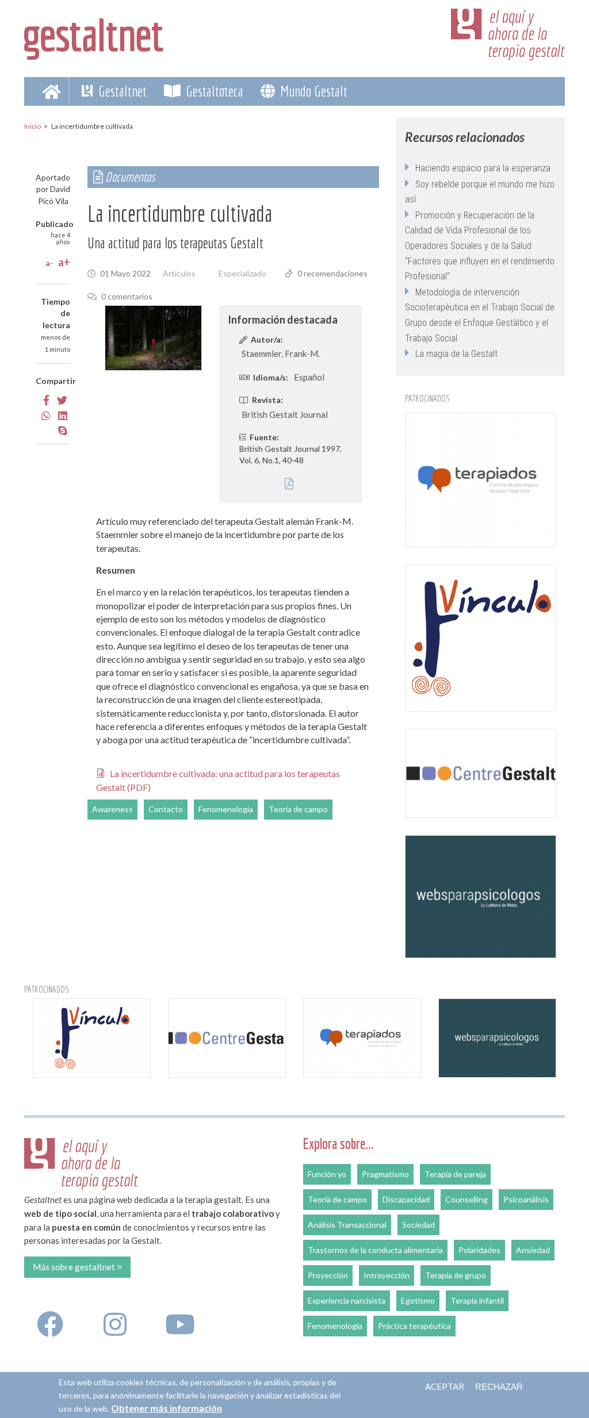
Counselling (466, 1199)
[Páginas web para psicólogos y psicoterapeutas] (481, 897)
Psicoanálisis (526, 1199)
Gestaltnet (121, 90)
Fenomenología (225, 809)
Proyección (328, 1275)
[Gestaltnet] (93, 35)
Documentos (129, 177)
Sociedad (418, 1224)
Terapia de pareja (455, 1174)
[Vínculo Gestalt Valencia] (481, 638)
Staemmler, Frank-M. (281, 353)
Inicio (32, 126)
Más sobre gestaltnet (75, 1267)
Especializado (242, 273)
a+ (64, 262)
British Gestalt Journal (285, 414)
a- (49, 263)
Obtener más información (166, 1407)
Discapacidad (406, 1199)
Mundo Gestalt (312, 90)
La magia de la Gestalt (456, 353)
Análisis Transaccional (347, 1224)
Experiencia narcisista (346, 1300)
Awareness (112, 809)
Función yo (327, 1174)
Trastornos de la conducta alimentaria (375, 1250)
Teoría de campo (298, 809)
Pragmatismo (385, 1174)
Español (309, 377)
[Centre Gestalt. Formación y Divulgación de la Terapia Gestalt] (481, 773)
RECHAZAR (499, 1387)
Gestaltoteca (213, 90)
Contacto (165, 809)
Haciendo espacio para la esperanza (482, 168)
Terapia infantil (477, 1300)
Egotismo (418, 1300)
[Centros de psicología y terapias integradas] (481, 480)
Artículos (179, 273)
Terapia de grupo (455, 1275)
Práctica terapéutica (414, 1326)
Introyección (387, 1275)
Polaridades (479, 1250)
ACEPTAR (444, 1386)
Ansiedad (533, 1250)
